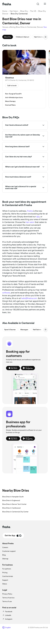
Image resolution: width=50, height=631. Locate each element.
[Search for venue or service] (38, 4)
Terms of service (8, 598)
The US (33, 11)
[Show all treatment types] (45, 37)
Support (5, 580)
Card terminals (7, 576)
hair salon (30, 222)
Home (4, 11)
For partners (6, 569)
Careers (5, 547)
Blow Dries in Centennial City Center (15, 512)
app (38, 217)
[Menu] (45, 4)
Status (4, 584)
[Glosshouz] (24, 79)
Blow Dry (24, 11)
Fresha (30, 211)
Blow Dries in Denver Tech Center (14, 504)
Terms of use (7, 601)
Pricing (4, 572)
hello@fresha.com (29, 298)
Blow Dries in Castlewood (11, 508)
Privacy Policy (7, 594)
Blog (4, 555)
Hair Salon (14, 11)
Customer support (9, 551)
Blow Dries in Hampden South (13, 497)
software (6, 293)
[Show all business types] (45, 329)
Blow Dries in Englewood (11, 500)
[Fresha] (6, 4)
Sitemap (5, 559)
